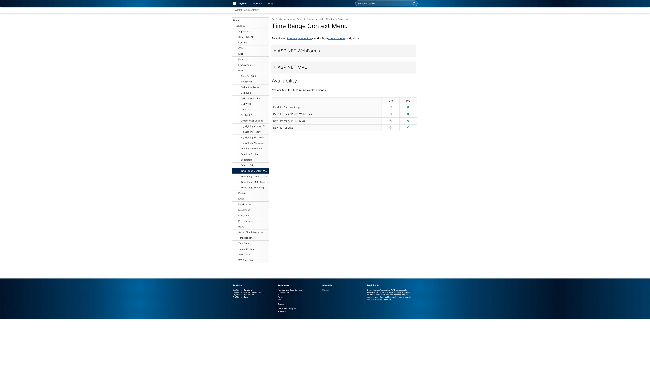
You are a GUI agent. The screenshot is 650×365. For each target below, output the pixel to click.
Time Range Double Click (254, 176)
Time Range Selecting (252, 187)
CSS (240, 48)
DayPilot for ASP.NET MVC (289, 121)
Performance (245, 221)
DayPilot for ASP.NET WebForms (292, 114)
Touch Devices (246, 249)
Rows (241, 226)
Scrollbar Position (250, 154)
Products (258, 3)
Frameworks (244, 65)
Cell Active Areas (250, 87)
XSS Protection (246, 260)
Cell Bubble (247, 92)
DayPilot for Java (283, 127)
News (280, 299)
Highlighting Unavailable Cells (255, 137)
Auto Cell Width (249, 76)
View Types (244, 254)
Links (241, 198)
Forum (280, 297)
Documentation (284, 292)
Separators (246, 159)
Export (241, 59)
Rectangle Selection (251, 148)
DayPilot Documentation (246, 9)
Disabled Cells (248, 115)
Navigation (244, 215)
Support (272, 3)
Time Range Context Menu (255, 170)
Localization (244, 204)
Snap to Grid (247, 165)
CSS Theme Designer (287, 308)
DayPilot (242, 3)
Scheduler (241, 26)
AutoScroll (246, 81)
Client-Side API (246, 37)
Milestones (244, 210)
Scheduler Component (307, 19)
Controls (242, 42)
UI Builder (282, 311)
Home (236, 20)
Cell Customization (251, 98)
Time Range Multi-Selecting (255, 182)
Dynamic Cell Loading (252, 120)
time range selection (299, 38)
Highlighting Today (251, 131)
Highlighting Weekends (253, 143)
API (279, 295)
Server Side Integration (250, 232)
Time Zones (244, 243)
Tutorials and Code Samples (290, 290)
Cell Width (246, 104)
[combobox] (382, 3)
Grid (240, 70)
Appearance (244, 31)
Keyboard (243, 193)
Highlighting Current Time (254, 126)
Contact (325, 290)
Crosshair (246, 109)
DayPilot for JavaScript (286, 107)
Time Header (245, 237)
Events (242, 53)
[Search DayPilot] (413, 3)
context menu (336, 38)
